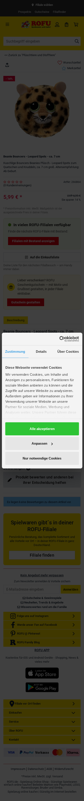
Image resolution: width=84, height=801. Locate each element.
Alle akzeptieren (42, 428)
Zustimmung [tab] (15, 351)
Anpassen (39, 443)
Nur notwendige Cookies (42, 458)
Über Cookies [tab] (68, 351)
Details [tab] (41, 351)
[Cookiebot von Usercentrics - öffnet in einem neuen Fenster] (60, 339)
